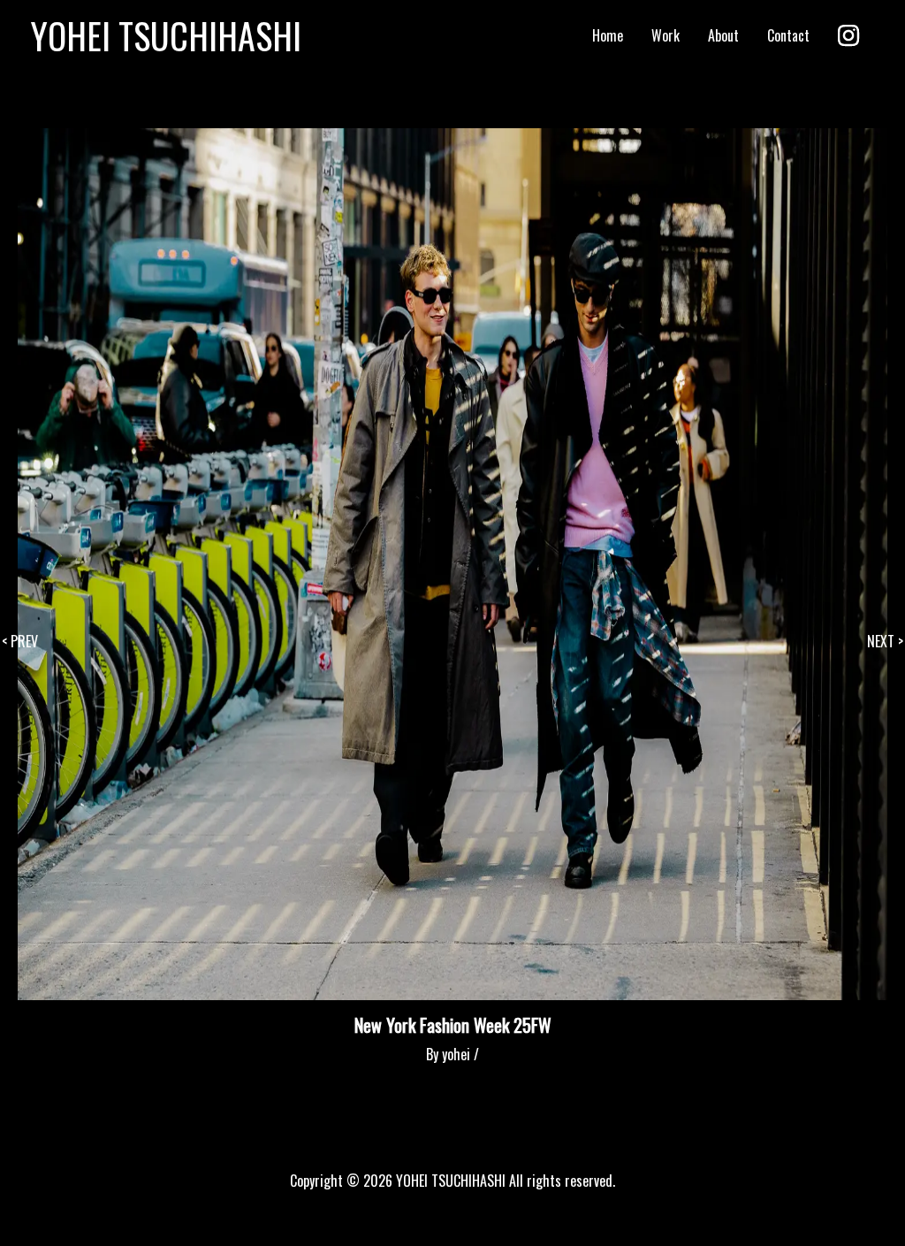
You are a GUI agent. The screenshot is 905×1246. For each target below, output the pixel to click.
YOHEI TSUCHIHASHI (166, 35)
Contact (788, 35)
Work (665, 35)
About (723, 35)
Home (607, 35)
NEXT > (885, 641)
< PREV (20, 641)
